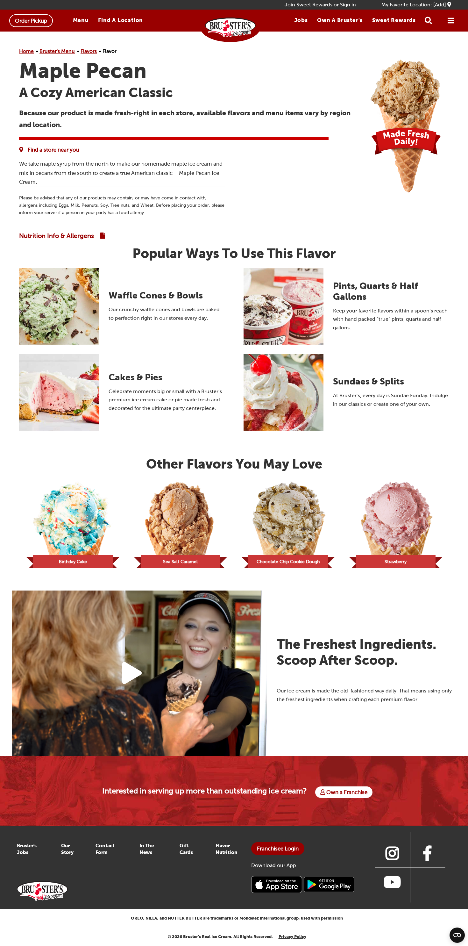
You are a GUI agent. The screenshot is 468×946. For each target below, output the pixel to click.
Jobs (301, 20)
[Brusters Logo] (42, 890)
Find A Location (120, 20)
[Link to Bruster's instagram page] (392, 853)
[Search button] (428, 21)
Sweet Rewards (394, 20)
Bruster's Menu (57, 51)
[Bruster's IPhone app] (277, 884)
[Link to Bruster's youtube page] (392, 882)
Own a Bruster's (340, 20)
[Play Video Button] (132, 673)
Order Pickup (31, 21)
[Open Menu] (451, 21)
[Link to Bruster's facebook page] (427, 853)
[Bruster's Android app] (328, 884)
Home (26, 51)
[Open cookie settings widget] (457, 935)
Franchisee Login (278, 848)
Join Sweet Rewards (308, 4)
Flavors (89, 51)
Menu (81, 20)
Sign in (348, 4)
